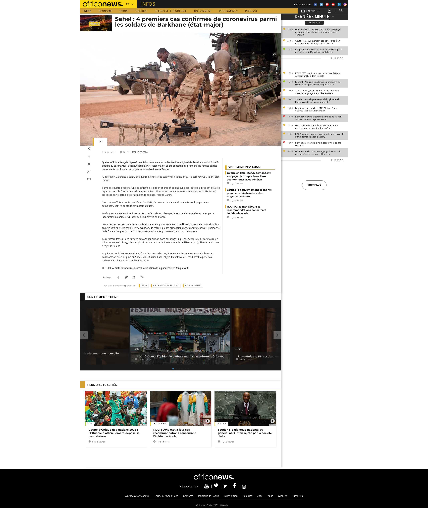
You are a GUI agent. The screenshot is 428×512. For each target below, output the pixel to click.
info (100, 142)
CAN (90, 423)
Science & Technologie (171, 11)
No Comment (203, 11)
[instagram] (244, 486)
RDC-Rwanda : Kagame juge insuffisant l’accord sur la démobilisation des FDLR (319, 135)
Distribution (231, 496)
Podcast (251, 11)
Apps (270, 496)
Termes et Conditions (166, 496)
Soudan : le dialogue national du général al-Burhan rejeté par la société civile (317, 100)
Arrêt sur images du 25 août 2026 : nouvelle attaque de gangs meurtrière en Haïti (317, 92)
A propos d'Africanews (137, 496)
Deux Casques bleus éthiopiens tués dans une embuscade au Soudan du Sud (316, 126)
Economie (105, 11)
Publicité (247, 496)
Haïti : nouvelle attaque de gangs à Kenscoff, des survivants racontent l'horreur (317, 152)
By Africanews (109, 152)
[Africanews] (101, 3)
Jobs (259, 496)
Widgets (282, 496)
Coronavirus (193, 285)
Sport (124, 11)
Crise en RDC (159, 423)
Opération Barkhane (166, 285)
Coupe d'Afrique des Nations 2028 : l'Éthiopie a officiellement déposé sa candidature (318, 50)
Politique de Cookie (208, 496)
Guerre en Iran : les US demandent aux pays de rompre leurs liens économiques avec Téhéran (317, 32)
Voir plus (314, 185)
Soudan (221, 423)
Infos (87, 11)
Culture (141, 11)
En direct (313, 11)
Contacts (188, 496)
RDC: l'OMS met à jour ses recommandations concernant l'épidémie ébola (317, 74)
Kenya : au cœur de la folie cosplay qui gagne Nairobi (318, 144)
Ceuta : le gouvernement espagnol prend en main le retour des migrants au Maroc (317, 42)
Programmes (228, 11)
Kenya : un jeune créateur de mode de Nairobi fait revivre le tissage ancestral (318, 118)
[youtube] (207, 486)
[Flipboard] (225, 486)
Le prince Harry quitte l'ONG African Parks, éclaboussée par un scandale (316, 109)
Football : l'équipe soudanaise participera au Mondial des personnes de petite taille (317, 83)
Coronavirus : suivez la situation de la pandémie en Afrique (152, 268)
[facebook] (235, 486)
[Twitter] (216, 486)
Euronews (297, 496)
